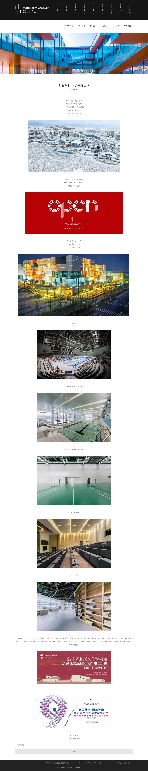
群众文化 (81, 26)
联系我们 (128, 26)
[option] (74, 53)
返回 (74, 751)
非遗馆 (117, 26)
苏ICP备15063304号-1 (94, 763)
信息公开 (105, 26)
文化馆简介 (68, 26)
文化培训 (93, 26)
